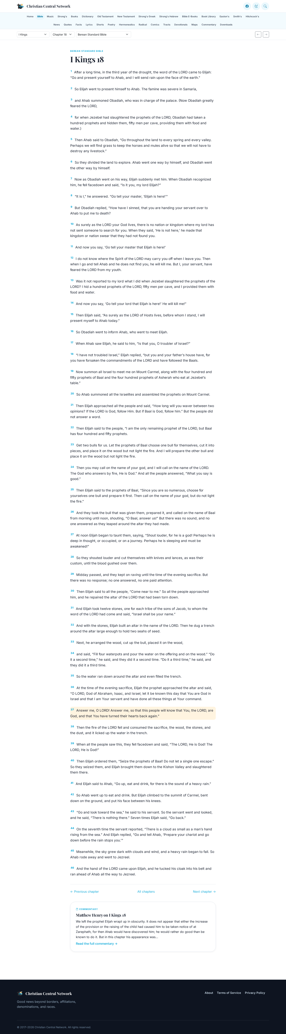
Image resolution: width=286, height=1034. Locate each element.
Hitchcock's (252, 16)
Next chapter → (204, 891)
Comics (155, 24)
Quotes (68, 24)
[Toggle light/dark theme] (256, 6)
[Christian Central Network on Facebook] (247, 6)
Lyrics (89, 24)
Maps (194, 24)
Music (50, 16)
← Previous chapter (84, 891)
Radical (143, 24)
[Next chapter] (266, 34)
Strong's (62, 16)
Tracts (166, 24)
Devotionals (181, 24)
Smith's (237, 16)
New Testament (126, 16)
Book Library (209, 16)
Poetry (111, 24)
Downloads (226, 24)
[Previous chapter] (258, 34)
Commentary (209, 24)
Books (74, 16)
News (57, 24)
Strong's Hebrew (168, 16)
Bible (40, 16)
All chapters (146, 891)
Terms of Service (229, 993)
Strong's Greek (147, 16)
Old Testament (105, 16)
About (209, 993)
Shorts (100, 24)
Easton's (224, 16)
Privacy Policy (255, 993)
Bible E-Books (190, 16)
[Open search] (265, 6)
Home (30, 16)
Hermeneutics (127, 24)
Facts (79, 24)
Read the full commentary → (97, 943)
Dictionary (87, 16)
